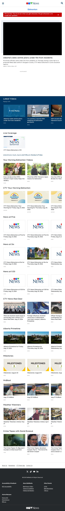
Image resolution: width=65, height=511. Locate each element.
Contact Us (29, 465)
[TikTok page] (31, 471)
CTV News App (20, 465)
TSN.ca (46, 490)
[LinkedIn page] (38, 471)
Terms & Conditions (28, 488)
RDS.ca (4, 502)
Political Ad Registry (28, 490)
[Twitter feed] (27, 471)
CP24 (45, 486)
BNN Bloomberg (48, 488)
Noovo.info (5, 497)
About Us (4, 465)
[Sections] (3, 3)
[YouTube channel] (34, 471)
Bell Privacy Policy (28, 486)
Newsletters (11, 465)
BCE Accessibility (7, 486)
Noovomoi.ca (5, 500)
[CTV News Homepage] (32, 3)
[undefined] (14, 114)
